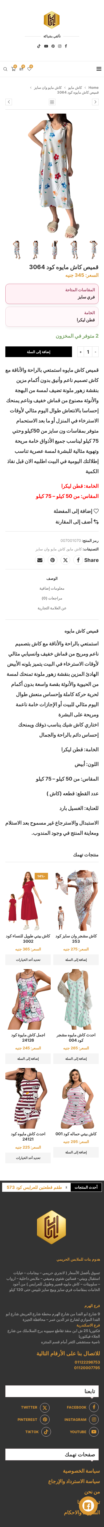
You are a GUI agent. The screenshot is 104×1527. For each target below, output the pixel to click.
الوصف (52, 578)
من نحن (92, 1491)
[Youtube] (46, 46)
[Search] (5, 69)
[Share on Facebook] (78, 560)
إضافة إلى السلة (38, 352)
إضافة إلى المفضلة (73, 511)
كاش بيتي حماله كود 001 (76, 1133)
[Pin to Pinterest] (52, 560)
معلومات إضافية (52, 588)
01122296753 (87, 1362)
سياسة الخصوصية (81, 1470)
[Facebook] (66, 46)
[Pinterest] (53, 46)
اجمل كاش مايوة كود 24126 (28, 1037)
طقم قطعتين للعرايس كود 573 (34, 1187)
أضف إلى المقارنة (73, 522)
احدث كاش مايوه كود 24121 (28, 1136)
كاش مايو (75, 87)
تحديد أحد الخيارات (28, 960)
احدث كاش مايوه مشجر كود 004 (76, 1037)
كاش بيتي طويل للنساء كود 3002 (28, 938)
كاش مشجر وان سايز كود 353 (76, 938)
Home (94, 87)
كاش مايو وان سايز (48, 87)
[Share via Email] (40, 560)
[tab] (52, 578)
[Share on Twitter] (65, 560)
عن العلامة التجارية (52, 608)
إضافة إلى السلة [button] (76, 960)
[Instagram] (59, 46)
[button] (66, 1187)
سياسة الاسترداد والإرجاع (74, 1481)
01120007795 (87, 1367)
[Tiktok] (39, 46)
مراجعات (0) (52, 598)
